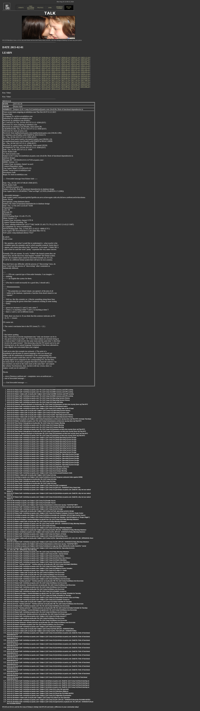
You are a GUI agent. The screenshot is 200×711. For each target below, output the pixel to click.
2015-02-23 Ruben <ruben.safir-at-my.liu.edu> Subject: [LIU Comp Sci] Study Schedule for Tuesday (39, 602)
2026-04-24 (46, 58)
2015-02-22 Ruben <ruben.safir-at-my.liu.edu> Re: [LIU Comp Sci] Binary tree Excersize (35, 572)
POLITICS (40, 7)
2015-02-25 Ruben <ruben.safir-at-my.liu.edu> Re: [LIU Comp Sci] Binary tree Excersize (35, 618)
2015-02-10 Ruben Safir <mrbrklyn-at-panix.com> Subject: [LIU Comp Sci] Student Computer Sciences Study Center (45, 513)
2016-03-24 (85, 85)
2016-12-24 (85, 83)
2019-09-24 (26, 76)
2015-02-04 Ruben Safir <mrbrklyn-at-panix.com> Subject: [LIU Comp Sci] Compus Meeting (37, 471)
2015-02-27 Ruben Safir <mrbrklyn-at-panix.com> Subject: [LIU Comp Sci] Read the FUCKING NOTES (40, 693)
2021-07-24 (75, 70)
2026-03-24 (56, 58)
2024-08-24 (65, 62)
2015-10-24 (46, 87)
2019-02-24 (6, 78)
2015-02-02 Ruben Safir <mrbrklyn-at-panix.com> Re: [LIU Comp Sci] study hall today (35, 402)
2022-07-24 (46, 68)
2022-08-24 (36, 68)
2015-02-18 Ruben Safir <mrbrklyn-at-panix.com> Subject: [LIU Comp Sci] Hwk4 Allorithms (37, 560)
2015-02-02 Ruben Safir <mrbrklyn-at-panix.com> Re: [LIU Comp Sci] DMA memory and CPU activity (40, 396)
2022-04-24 (75, 68)
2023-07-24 (16, 66)
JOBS (50, 7)
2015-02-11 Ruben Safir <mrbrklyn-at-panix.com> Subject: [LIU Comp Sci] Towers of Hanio (36, 534)
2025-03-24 (85, 60)
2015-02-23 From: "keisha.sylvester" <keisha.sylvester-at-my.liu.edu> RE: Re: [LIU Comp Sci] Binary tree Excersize (45, 581)
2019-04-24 (75, 76)
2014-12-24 (56, 89)
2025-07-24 (46, 60)
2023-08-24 (6, 66)
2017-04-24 (46, 83)
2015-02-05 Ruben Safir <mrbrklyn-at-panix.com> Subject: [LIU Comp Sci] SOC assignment (37, 485)
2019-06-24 (55, 76)
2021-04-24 (16, 72)
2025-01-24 (16, 62)
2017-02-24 (65, 83)
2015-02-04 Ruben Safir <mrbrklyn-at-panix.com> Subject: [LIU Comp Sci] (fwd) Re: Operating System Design (43, 454)
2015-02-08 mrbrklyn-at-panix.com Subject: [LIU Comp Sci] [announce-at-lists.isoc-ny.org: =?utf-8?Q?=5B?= (42, 505)
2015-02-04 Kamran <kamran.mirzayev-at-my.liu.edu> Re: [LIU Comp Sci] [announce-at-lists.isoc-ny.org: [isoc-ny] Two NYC (47, 433)
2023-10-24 (75, 64)
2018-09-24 (55, 78)
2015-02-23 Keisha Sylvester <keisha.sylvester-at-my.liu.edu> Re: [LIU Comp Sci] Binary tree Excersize (41, 585)
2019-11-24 (6, 76)
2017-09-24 (85, 80)
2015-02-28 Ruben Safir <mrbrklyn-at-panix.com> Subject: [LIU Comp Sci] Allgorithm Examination (39, 695)
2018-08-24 (65, 78)
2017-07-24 (16, 83)
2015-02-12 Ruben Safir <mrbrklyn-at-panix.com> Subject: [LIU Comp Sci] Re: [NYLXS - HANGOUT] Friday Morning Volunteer (48, 542)
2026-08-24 (6, 58)
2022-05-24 (65, 68)
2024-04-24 (16, 64)
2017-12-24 (56, 80)
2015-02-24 (36, 89)
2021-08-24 (65, 70)
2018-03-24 (26, 80)
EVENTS (21, 7)
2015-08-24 (65, 87)
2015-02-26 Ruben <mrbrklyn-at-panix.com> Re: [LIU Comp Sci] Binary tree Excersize (35, 624)
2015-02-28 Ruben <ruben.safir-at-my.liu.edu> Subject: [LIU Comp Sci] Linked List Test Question (38, 697)
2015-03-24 (26, 89)
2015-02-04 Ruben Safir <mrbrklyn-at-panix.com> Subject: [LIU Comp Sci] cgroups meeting (37, 469)
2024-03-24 (26, 64)
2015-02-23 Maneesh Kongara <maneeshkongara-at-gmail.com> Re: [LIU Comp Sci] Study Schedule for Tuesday (44, 593)
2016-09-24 (26, 85)
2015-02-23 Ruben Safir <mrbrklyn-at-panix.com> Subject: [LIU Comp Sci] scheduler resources (38, 599)
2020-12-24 (56, 72)
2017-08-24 (6, 83)
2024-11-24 (36, 62)
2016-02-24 (6, 87)
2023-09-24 (85, 64)
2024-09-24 (55, 62)
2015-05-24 (6, 89)
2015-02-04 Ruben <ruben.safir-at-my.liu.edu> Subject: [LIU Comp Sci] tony (31, 475)
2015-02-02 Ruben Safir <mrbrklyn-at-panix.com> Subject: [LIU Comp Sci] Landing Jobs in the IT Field (40, 408)
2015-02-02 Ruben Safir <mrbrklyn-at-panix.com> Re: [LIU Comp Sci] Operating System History (38, 398)
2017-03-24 (56, 83)
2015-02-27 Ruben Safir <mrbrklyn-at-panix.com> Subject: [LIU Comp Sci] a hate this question (38, 689)
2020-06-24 (26, 74)
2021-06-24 (85, 70)
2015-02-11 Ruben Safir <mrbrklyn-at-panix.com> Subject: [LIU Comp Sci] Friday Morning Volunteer (39, 528)
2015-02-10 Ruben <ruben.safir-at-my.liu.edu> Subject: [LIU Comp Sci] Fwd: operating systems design (40, 511)
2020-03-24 (56, 74)
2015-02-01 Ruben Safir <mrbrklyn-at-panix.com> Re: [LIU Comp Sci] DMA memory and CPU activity (40, 390)
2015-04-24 (16, 89)
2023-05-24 (36, 66)
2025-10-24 (16, 60)
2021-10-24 (46, 70)
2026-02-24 (65, 58)
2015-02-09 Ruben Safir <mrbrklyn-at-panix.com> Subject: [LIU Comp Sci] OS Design (35, 509)
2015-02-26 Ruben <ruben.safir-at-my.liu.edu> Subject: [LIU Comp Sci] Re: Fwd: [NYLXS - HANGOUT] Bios (42, 631)
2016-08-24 (36, 85)
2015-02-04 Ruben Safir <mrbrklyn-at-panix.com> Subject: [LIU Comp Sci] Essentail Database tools (39, 473)
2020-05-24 (36, 74)
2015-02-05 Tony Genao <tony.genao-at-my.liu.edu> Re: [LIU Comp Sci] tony (31, 479)
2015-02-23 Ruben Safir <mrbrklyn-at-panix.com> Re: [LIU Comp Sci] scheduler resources (36, 591)
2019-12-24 (85, 74)
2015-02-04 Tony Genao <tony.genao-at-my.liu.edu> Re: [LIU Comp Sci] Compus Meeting (36, 423)
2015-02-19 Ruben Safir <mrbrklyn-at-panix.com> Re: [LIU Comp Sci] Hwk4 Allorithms (35, 566)
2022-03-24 (85, 68)
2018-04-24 (16, 80)
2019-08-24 (36, 76)
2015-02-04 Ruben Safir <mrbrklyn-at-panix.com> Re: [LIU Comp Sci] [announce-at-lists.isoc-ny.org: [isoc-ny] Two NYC (46, 429)
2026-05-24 (36, 58)
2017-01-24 (75, 83)
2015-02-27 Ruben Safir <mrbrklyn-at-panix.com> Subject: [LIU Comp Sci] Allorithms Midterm (37, 691)
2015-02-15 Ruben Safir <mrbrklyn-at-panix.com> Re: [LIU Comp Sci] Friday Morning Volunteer (38, 552)
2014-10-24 (75, 89)
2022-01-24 (16, 70)
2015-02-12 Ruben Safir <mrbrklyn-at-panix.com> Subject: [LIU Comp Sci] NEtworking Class (37, 536)
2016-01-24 (16, 87)
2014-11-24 (65, 89)
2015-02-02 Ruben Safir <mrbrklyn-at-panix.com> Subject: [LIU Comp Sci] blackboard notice (37, 406)
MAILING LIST (68, 7)
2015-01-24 (46, 89)
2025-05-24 (65, 60)
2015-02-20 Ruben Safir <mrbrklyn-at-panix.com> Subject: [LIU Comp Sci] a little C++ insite (37, 570)
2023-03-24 (56, 66)
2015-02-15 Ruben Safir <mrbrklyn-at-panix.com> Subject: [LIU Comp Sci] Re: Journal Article (37, 554)
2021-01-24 (46, 72)
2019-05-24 (65, 76)
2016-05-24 (65, 85)
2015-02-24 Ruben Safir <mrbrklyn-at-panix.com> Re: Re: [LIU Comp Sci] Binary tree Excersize (38, 606)
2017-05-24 (36, 83)
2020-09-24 (85, 72)
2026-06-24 (26, 58)
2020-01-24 (75, 74)
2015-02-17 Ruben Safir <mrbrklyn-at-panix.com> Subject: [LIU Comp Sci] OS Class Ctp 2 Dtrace (39, 558)
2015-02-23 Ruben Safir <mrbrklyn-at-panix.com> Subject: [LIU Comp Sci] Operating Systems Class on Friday (43, 597)
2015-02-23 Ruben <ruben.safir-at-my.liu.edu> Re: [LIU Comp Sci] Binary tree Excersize (35, 589)
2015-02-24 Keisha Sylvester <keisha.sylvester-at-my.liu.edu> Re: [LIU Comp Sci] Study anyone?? (39, 614)
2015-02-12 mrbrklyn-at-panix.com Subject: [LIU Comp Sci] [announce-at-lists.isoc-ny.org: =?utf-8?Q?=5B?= (42, 544)
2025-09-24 (26, 60)
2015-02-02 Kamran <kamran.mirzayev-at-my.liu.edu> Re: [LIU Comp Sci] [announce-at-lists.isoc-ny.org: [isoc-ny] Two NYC (47, 404)
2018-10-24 (46, 78)
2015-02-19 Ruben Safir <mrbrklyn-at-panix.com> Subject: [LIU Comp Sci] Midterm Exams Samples (39, 568)
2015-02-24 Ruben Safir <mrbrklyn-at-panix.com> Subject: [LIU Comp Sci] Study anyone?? (36, 616)
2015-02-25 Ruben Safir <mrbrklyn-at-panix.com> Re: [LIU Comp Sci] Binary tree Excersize (37, 620)
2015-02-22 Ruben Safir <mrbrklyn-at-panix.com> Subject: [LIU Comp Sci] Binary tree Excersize (38, 579)
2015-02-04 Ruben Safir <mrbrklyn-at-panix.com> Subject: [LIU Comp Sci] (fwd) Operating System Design (41, 437)
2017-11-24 (65, 80)
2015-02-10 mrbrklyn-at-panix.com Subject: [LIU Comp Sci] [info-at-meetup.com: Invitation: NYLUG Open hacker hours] (46, 515)
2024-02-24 (36, 64)
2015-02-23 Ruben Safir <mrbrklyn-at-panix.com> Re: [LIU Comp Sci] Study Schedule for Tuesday (39, 595)
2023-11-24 (65, 64)
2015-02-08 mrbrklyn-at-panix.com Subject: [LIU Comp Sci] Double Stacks (31, 501)
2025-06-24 (55, 60)
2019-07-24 (46, 76)
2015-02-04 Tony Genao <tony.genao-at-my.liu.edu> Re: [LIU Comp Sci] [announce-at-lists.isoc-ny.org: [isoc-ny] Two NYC (46, 431)
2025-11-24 (6, 60)
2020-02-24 (65, 74)
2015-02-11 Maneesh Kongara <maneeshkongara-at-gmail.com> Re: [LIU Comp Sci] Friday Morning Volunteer (43, 519)
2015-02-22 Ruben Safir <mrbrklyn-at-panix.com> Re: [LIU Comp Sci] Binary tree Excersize (37, 577)
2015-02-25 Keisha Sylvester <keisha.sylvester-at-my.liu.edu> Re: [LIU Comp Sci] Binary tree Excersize (41, 622)
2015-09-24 (55, 87)
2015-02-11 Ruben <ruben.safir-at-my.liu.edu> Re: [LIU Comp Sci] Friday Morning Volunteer (36, 521)
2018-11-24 (36, 78)
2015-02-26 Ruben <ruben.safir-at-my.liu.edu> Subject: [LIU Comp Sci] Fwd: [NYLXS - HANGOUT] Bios (40, 629)
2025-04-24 (75, 60)
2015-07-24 (75, 87)
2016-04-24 (75, 85)
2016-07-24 (46, 85)
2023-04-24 (46, 66)
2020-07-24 (16, 74)
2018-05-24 (6, 80)
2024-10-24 (46, 62)
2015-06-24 (85, 87)
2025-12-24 (85, 58)
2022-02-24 (6, 70)
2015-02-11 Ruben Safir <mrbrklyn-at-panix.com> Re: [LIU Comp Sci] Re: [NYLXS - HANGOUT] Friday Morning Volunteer (46, 523)
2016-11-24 (6, 85)
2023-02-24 (65, 66)
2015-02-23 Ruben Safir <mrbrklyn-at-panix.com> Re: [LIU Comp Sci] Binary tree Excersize (37, 583)
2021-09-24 (55, 70)
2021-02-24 (36, 72)
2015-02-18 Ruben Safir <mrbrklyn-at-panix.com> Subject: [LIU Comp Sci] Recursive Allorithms (38, 562)
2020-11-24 (65, 72)
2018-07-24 (75, 78)
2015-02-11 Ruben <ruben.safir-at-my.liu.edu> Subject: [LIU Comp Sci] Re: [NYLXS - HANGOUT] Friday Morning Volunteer (46, 530)
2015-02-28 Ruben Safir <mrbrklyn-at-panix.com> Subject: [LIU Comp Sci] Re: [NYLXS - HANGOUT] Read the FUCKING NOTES (48, 699)
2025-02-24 (6, 62)
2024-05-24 (6, 64)
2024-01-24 (46, 64)
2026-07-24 (16, 58)
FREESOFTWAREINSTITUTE (30, 8)
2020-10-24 (75, 72)
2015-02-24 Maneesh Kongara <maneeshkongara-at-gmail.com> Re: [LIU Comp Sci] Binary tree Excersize (42, 610)
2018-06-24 (85, 78)
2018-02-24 (36, 80)
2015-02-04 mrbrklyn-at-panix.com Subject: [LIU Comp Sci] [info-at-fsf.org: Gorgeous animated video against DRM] (44, 477)
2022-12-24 (85, 66)
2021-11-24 (36, 70)
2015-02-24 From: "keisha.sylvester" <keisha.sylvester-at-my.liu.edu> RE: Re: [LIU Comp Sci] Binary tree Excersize (45, 604)
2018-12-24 (26, 78)
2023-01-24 (75, 66)
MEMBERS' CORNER (59, 7)
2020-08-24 (6, 74)
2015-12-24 (26, 87)
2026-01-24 (75, 58)
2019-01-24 (16, 78)
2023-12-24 (56, 64)
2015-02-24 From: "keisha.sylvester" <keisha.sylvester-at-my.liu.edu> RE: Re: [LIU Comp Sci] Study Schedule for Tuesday (47, 608)
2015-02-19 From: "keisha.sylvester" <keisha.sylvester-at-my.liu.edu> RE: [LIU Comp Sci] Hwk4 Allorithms (42, 564)
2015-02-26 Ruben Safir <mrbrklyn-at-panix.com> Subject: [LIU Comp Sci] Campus (34, 626)
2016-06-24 (55, 85)
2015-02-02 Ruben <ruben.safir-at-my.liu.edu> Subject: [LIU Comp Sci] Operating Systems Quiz (38, 412)
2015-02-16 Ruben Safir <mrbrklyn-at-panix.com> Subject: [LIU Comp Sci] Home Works (35, 556)
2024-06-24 (85, 62)
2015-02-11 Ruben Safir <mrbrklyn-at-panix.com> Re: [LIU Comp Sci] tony (31, 525)
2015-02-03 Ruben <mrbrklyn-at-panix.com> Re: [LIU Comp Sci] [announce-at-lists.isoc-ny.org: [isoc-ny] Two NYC (44, 421)
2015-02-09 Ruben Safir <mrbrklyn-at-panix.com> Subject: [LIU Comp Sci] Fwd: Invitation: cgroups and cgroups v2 (44, 507)
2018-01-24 (46, 80)
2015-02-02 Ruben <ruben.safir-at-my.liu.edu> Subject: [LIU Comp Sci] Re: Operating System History (40, 415)
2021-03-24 (26, 72)
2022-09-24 (26, 68)
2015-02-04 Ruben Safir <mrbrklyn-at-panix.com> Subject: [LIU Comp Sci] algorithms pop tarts (38, 467)
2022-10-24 (16, 68)
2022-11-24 (6, 68)
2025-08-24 (36, 60)
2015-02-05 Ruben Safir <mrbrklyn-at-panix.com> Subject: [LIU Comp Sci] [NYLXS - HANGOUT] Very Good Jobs (43, 487)
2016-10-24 (16, 85)
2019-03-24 (85, 76)
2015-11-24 (36, 87)
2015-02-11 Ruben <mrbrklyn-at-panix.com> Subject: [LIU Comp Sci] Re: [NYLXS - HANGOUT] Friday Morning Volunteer (46, 532)
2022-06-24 (55, 68)
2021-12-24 (26, 70)
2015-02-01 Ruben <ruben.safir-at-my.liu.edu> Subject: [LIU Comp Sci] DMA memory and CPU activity (40, 394)
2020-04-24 (46, 74)
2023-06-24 (26, 66)
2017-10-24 (75, 80)
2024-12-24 (26, 62)
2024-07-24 (75, 62)
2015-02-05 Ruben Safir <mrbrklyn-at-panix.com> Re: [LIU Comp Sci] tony (31, 481)
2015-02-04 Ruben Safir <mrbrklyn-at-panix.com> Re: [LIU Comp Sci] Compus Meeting (35, 425)
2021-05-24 (6, 72)
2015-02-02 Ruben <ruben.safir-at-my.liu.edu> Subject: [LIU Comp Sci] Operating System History (38, 410)
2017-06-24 (26, 83)
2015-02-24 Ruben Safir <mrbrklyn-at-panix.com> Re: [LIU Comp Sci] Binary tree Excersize (37, 612)
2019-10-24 (16, 76)
